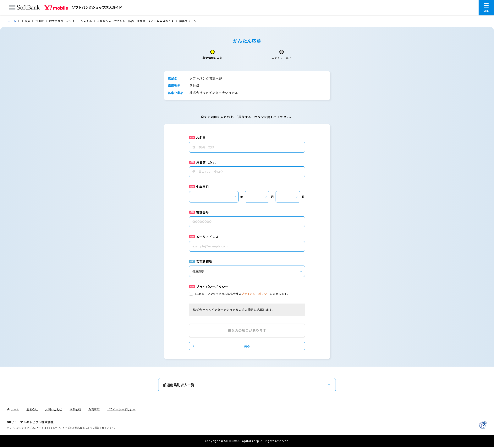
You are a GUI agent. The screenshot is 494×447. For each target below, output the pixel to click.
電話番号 (202, 212)
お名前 (201, 137)
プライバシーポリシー (255, 294)
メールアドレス (207, 236)
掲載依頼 (75, 409)
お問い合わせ (53, 409)
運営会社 (32, 409)
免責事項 (94, 409)
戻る (247, 346)
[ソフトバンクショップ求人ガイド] (65, 8)
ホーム (12, 21)
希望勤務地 (204, 261)
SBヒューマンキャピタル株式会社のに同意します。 (242, 294)
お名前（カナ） (207, 162)
